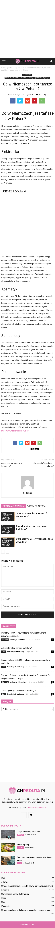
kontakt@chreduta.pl (37, 807)
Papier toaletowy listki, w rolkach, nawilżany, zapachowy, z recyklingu (27, 78)
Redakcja (16, 95)
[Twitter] (31, 815)
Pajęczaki (5, 906)
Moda (3, 898)
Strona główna (6, 68)
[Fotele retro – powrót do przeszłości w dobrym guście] (8, 860)
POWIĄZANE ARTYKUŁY (13, 506)
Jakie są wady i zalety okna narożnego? (18, 690)
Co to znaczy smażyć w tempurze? (11, 464)
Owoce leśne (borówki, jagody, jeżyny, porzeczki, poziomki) (27, 886)
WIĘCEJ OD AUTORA (36, 506)
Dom (3, 651)
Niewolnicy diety (23, 844)
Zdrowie (5, 639)
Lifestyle (20, 835)
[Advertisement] (27, 28)
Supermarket (27, 75)
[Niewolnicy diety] (8, 847)
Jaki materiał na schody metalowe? (16, 648)
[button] (51, 61)
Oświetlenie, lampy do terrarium (15, 894)
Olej (3, 902)
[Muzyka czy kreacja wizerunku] (8, 835)
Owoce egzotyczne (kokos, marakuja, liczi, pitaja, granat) (26, 910)
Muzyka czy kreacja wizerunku (28, 832)
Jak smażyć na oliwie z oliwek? (44, 464)
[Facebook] (24, 815)
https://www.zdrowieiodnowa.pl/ (15, 431)
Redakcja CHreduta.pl (18, 639)
